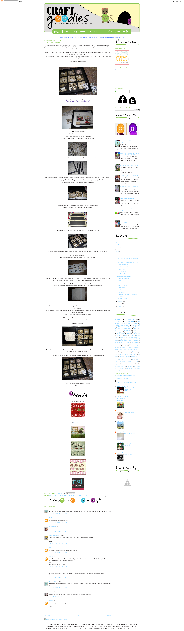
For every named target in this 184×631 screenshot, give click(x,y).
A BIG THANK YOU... (122, 271)
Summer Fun (134, 344)
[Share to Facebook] (72, 493)
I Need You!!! (120, 290)
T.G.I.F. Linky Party (124, 327)
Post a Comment (48, 613)
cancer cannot (117, 363)
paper (132, 335)
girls (125, 349)
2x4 (135, 330)
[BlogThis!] (69, 493)
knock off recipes (132, 354)
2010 (117, 251)
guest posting (126, 330)
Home (78, 615)
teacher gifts (129, 347)
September (120, 306)
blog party (129, 361)
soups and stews (134, 356)
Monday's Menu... (121, 287)
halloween (137, 334)
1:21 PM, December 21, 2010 (58, 588)
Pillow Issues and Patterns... (123, 285)
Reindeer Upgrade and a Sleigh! (127, 198)
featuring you (118, 332)
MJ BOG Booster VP (53, 509)
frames (116, 354)
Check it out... (120, 292)
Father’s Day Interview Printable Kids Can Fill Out (127, 383)
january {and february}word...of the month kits (128, 262)
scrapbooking (121, 368)
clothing (127, 342)
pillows (136, 340)
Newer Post (47, 615)
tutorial (84, 495)
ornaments (131, 319)
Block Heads (120, 334)
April (137, 358)
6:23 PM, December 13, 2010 (58, 513)
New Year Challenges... (122, 256)
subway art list (129, 368)
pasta (135, 366)
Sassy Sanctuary (120, 421)
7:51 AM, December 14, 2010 (58, 531)
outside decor (123, 366)
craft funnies (132, 363)
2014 (117, 242)
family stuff (117, 364)
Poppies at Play (120, 453)
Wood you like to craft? (122, 442)
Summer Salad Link (133, 345)
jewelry (126, 354)
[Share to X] (70, 493)
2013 (117, 244)
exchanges (119, 335)
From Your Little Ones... (123, 274)
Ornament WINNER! (122, 298)
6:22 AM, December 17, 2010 (58, 552)
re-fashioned (77, 495)
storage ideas (124, 358)
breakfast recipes (118, 349)
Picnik (76, 138)
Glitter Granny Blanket (129, 412)
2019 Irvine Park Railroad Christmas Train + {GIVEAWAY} (130, 389)
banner (136, 351)
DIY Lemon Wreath (121, 398)
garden (137, 364)
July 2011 (134, 359)
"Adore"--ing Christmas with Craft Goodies (130, 444)
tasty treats (136, 332)
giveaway (130, 349)
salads (116, 351)
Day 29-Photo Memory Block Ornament (129, 165)
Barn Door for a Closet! (129, 433)
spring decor (117, 358)
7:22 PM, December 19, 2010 (58, 566)
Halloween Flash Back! (129, 402)
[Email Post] (64, 493)
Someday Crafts (120, 432)
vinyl (119, 370)
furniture (121, 354)
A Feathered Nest (121, 411)
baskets (116, 347)
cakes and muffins (132, 337)
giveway (126, 335)
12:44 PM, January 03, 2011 (57, 596)
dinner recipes (123, 340)
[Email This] (67, 493)
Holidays (70, 495)
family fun (52, 495)
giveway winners (125, 339)
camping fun (135, 361)
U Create (119, 381)
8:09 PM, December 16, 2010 (58, 543)
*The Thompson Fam (54, 518)
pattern (116, 339)
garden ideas (117, 366)
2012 (117, 247)
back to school (122, 361)
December (120, 254)
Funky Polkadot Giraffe (122, 386)
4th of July (126, 344)
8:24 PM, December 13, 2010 (58, 522)
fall (137, 363)
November (120, 301)
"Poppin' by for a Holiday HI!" (124, 267)
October (120, 304)
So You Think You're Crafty (123, 397)
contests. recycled (126, 352)
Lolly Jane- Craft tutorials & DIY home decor (126, 376)
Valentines (122, 337)
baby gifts (136, 347)
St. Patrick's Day (129, 351)
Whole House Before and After (130, 423)
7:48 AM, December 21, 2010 (58, 577)
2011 (117, 249)
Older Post (108, 615)
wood (135, 323)
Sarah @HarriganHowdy (55, 535)
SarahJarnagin (52, 526)
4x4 (133, 358)
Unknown (51, 547)
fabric (130, 340)
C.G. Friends (129, 321)
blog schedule (117, 352)
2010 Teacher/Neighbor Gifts (124, 280)
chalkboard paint (125, 363)
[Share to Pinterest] (74, 493)
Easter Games (121, 359)
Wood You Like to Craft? (122, 325)
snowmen (128, 356)
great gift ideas (62, 495)
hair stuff (136, 349)
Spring (129, 334)
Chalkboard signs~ (128, 454)
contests (127, 332)
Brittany (50, 592)
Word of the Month (119, 342)
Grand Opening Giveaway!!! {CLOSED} (129, 176)
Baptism (116, 359)
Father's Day (128, 359)
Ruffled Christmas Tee (122, 264)
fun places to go (131, 364)
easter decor (135, 352)
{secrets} (128, 370)
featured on (117, 345)
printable (125, 345)
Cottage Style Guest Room (122, 378)
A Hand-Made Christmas (123, 278)
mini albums (122, 347)
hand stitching (134, 342)
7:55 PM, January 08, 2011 (57, 609)
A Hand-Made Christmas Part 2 (124, 276)
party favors (130, 366)
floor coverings (123, 364)
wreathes (123, 370)
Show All (138, 463)
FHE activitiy (118, 344)
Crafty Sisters (120, 400)
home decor (127, 323)
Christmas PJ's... (121, 269)
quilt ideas (122, 356)
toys (130, 358)
